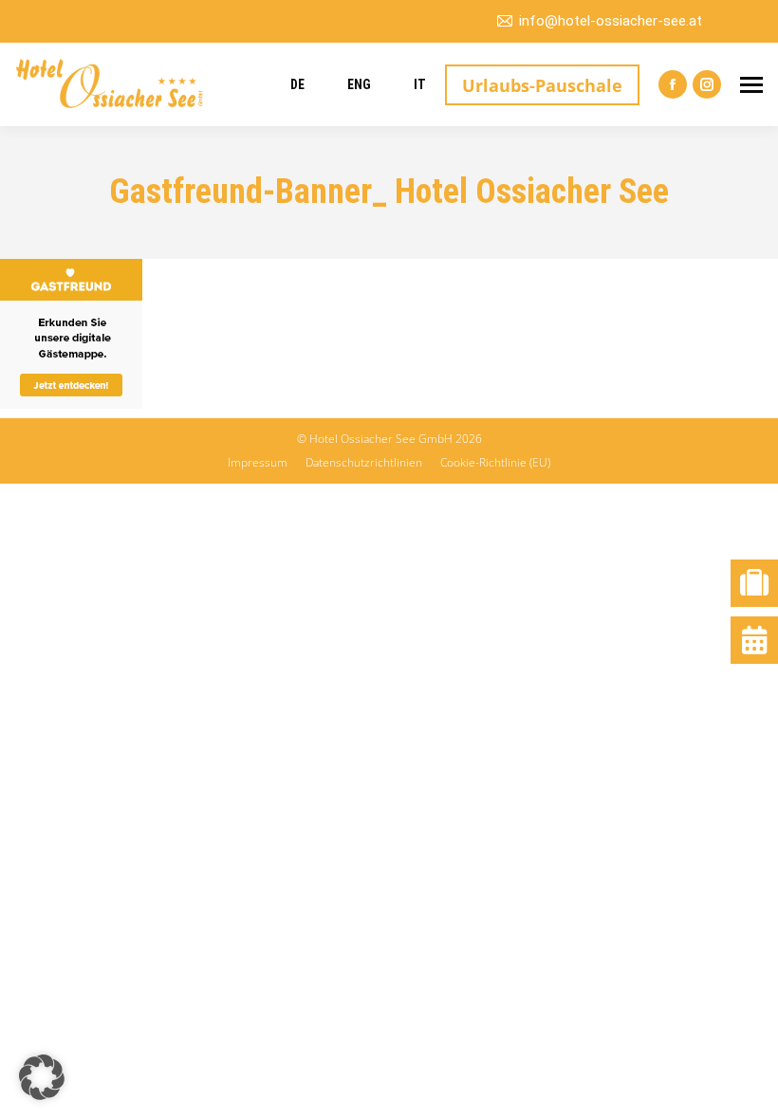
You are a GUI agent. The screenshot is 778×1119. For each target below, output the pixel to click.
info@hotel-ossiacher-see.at (610, 20)
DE (297, 84)
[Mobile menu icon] (751, 85)
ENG (359, 84)
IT (420, 84)
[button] (41, 1077)
